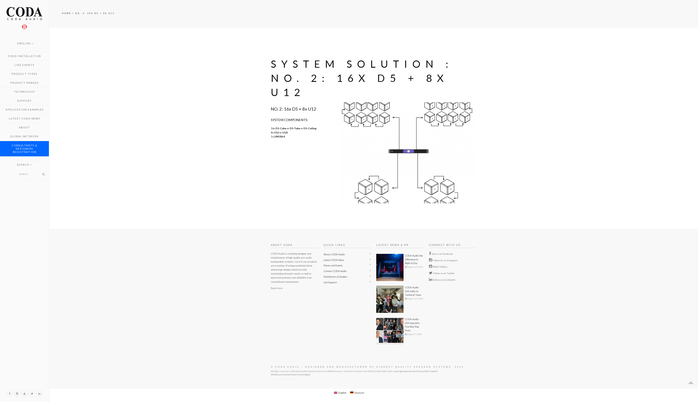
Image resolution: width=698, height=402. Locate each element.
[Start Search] (43, 174)
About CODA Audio (334, 254)
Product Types (24, 73)
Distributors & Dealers (335, 276)
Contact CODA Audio (335, 271)
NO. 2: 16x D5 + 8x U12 (95, 13)
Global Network (24, 136)
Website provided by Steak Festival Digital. (290, 374)
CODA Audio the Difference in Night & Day (414, 259)
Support (24, 100)
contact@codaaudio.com (404, 371)
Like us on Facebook (442, 253)
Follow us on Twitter (444, 273)
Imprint (434, 371)
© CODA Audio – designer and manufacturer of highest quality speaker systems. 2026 (367, 367)
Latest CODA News (24, 118)
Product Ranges (24, 82)
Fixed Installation (24, 56)
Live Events (24, 64)
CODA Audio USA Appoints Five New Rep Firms (412, 325)
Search (23, 164)
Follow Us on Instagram (445, 260)
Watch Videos (440, 266)
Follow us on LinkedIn (444, 279)
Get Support (330, 282)
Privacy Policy (423, 371)
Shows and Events (333, 265)
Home (66, 13)
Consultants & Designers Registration (24, 148)
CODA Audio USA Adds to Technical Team (413, 291)
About (24, 127)
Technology (24, 91)
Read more (276, 288)
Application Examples (24, 109)
